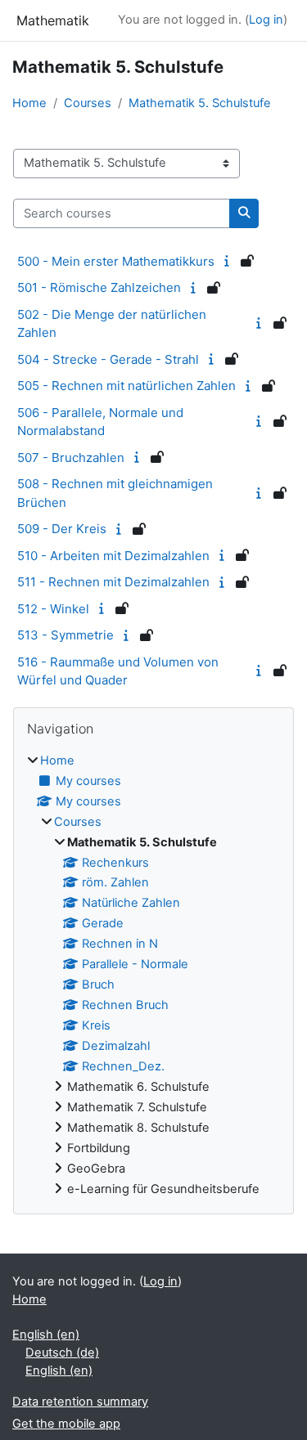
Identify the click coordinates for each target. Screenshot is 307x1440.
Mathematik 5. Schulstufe (200, 103)
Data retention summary (80, 1401)
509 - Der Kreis (61, 528)
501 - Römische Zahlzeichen (99, 287)
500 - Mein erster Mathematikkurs (115, 261)
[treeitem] (153, 975)
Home (29, 103)
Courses (87, 103)
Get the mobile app (66, 1423)
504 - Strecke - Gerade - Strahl (108, 359)
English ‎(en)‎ (45, 1334)
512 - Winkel (53, 609)
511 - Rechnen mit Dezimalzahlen (113, 582)
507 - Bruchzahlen (70, 457)
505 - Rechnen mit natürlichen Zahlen (126, 385)
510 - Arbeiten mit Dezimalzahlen (113, 555)
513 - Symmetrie (65, 635)
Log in (266, 19)
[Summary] (229, 260)
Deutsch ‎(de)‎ (62, 1352)
